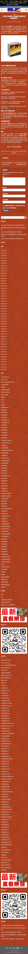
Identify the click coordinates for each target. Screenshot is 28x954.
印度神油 (3, 387)
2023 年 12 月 (4, 298)
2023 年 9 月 (4, 306)
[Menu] (2, 10)
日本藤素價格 (4, 430)
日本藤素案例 (4, 503)
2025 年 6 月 (4, 253)
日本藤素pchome (5, 407)
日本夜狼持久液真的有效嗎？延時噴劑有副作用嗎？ (13, 225)
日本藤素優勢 (4, 432)
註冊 (2, 594)
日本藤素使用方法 (5, 422)
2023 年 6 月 (4, 313)
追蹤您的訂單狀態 (14, 950)
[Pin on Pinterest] (17, 147)
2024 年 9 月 (4, 275)
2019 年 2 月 (4, 367)
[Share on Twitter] (13, 147)
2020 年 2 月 (4, 344)
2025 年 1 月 (4, 265)
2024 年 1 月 (4, 296)
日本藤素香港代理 (5, 556)
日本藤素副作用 (4, 435)
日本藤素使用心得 (5, 420)
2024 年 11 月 (4, 270)
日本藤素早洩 (4, 488)
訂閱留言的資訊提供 (5, 602)
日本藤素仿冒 (4, 415)
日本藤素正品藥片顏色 (6, 508)
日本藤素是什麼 (4, 491)
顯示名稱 (5, 187)
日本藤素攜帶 (4, 468)
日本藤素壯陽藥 (4, 453)
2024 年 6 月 (4, 283)
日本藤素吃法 (4, 445)
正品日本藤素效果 (5, 566)
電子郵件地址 (6, 193)
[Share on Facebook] (10, 147)
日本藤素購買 (4, 544)
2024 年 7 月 (4, 280)
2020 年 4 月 (4, 339)
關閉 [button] (20, 4)
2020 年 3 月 (4, 341)
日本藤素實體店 (4, 463)
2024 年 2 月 (4, 293)
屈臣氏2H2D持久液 (5, 392)
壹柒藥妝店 (19, 21)
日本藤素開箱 (4, 551)
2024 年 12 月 (4, 268)
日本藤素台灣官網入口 (6, 442)
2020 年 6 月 (4, 334)
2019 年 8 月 (4, 351)
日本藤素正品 (4, 506)
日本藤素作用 (4, 417)
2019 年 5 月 (4, 359)
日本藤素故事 (4, 470)
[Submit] (25, 217)
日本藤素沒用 (4, 511)
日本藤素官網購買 (5, 460)
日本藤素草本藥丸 (5, 528)
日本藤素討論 (4, 539)
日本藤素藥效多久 (5, 536)
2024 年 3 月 (4, 291)
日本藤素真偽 (4, 521)
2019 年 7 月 (4, 354)
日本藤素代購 (4, 412)
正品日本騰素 (4, 569)
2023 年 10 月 (4, 303)
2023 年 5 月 (4, 316)
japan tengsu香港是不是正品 (7, 382)
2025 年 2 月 (4, 263)
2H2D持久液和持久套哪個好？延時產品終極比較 (12, 238)
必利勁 (2, 399)
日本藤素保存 (4, 425)
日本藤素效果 (4, 473)
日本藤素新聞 (4, 480)
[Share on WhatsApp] (8, 147)
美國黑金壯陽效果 (5, 577)
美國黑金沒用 (4, 579)
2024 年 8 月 (4, 278)
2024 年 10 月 (4, 273)
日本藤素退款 (4, 546)
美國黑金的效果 (4, 582)
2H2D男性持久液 (5, 377)
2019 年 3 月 (4, 364)
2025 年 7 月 (4, 250)
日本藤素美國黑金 (5, 523)
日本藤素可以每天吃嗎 (6, 440)
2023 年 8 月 (4, 308)
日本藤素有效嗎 (4, 498)
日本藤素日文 (4, 483)
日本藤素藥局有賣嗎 (5, 534)
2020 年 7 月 (4, 331)
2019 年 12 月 (4, 346)
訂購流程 (3, 587)
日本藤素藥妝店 (4, 531)
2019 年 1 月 (4, 369)
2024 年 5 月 (4, 286)
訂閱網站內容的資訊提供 (6, 599)
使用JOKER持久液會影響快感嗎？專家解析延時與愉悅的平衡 (13, 235)
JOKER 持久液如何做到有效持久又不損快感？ (11, 232)
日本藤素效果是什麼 (5, 475)
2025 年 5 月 (4, 255)
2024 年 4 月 (4, 288)
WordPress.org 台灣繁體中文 (8, 604)
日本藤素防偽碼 (4, 554)
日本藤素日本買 (4, 485)
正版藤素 (3, 572)
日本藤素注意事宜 (5, 516)
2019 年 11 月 (4, 349)
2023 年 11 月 (4, 301)
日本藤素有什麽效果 (5, 496)
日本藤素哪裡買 (4, 447)
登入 (2, 597)
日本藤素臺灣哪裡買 (5, 526)
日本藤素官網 (4, 455)
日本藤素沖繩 (4, 513)
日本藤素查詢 (4, 501)
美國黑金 (3, 574)
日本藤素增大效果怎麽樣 (6, 450)
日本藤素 (3, 404)
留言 (4, 176)
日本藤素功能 (4, 437)
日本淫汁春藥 (20, 151)
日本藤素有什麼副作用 (6, 493)
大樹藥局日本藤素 (5, 389)
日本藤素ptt (4, 410)
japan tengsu (4, 379)
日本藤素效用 (4, 478)
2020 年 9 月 (4, 326)
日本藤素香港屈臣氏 (5, 559)
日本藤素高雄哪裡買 (5, 561)
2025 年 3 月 (4, 260)
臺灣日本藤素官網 (5, 584)
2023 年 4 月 (4, 318)
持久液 (2, 402)
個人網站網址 (5, 199)
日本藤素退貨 (4, 549)
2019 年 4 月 (4, 361)
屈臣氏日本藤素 (4, 394)
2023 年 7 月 (4, 311)
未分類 (14, 14)
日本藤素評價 (4, 541)
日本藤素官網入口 (5, 458)
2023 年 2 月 (4, 323)
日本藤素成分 (4, 465)
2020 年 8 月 (4, 329)
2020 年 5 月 (4, 336)
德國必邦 (3, 397)
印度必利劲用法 (4, 384)
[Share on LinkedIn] (20, 147)
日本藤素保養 (4, 427)
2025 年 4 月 (4, 258)
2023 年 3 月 (4, 321)
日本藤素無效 (4, 518)
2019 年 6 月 (4, 356)
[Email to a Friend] (15, 147)
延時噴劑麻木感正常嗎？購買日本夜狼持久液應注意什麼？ (13, 228)
